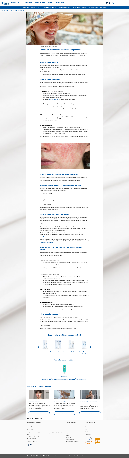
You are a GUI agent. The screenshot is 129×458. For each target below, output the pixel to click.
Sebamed (103, 7)
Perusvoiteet (76, 7)
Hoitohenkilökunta (89, 428)
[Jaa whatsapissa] (31, 418)
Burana (67, 432)
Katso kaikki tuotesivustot (72, 441)
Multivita (68, 435)
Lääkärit (86, 430)
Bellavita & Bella (93, 7)
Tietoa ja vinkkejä (36, 7)
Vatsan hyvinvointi (70, 439)
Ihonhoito (26, 7)
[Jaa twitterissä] (33, 418)
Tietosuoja (50, 456)
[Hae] (113, 3)
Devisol (67, 433)
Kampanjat (50, 2)
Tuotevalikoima (28, 2)
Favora (84, 7)
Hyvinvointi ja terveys (40, 2)
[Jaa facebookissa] (28, 418)
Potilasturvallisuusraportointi (61, 456)
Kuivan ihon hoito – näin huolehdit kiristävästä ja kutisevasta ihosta (88, 402)
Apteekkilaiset (88, 426)
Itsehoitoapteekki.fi (16, 2)
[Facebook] (28, 444)
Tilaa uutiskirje (60, 2)
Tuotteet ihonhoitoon (64, 7)
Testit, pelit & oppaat (49, 7)
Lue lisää (39, 413)
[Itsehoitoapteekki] (5, 3)
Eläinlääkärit (87, 432)
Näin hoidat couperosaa (35, 401)
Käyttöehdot (42, 456)
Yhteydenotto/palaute (34, 436)
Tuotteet (67, 426)
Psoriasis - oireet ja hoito (60, 401)
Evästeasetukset (81, 456)
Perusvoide (68, 437)
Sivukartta (73, 456)
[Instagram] (31, 444)
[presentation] (38, 347)
